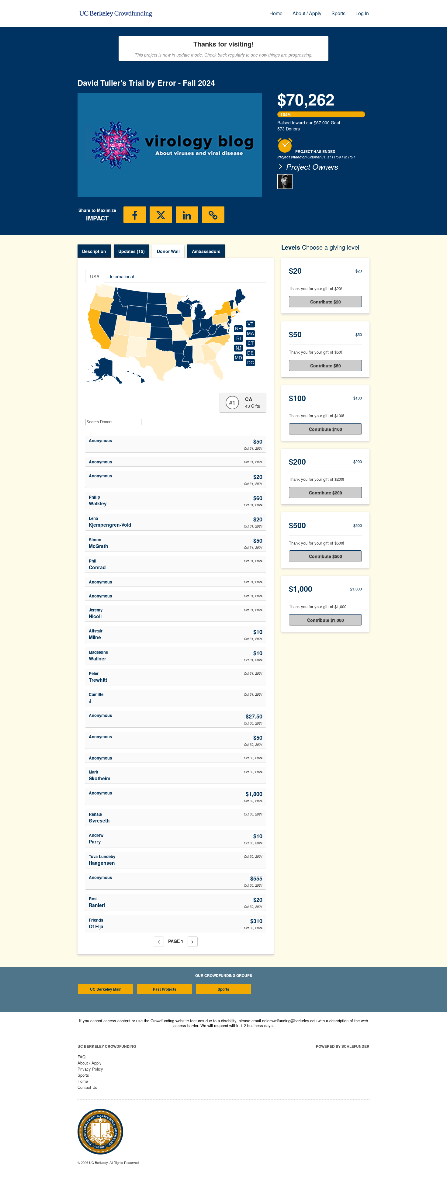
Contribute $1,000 (325, 620)
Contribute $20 (325, 302)
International (122, 276)
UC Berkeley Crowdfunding (107, 1046)
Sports (338, 13)
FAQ (81, 1057)
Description (94, 251)
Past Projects (164, 989)
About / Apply (307, 13)
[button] (134, 214)
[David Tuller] (285, 181)
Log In (362, 13)
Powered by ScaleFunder (342, 1046)
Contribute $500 (325, 556)
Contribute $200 (325, 493)
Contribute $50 (325, 365)
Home (275, 13)
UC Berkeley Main (105, 989)
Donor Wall (168, 251)
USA (94, 276)
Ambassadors (206, 251)
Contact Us (87, 1087)
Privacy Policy (90, 1069)
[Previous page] (159, 941)
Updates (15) (131, 251)
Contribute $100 (325, 429)
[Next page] (193, 941)
